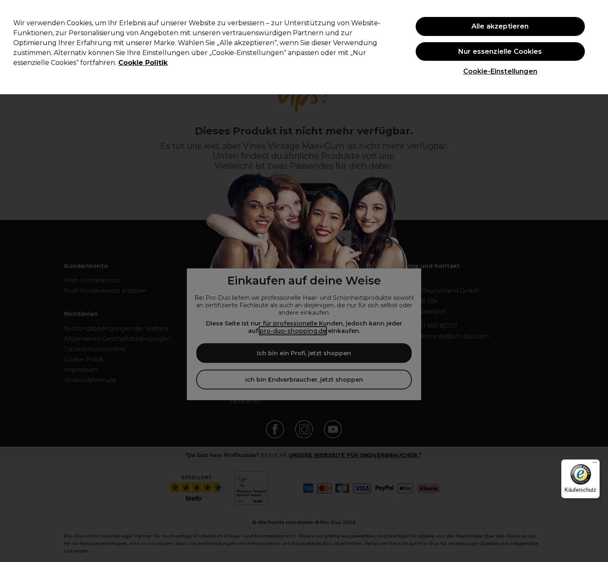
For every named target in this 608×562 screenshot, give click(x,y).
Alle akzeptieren (500, 26)
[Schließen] (595, 46)
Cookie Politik (143, 63)
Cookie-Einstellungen (500, 71)
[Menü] (595, 464)
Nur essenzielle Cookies (500, 51)
